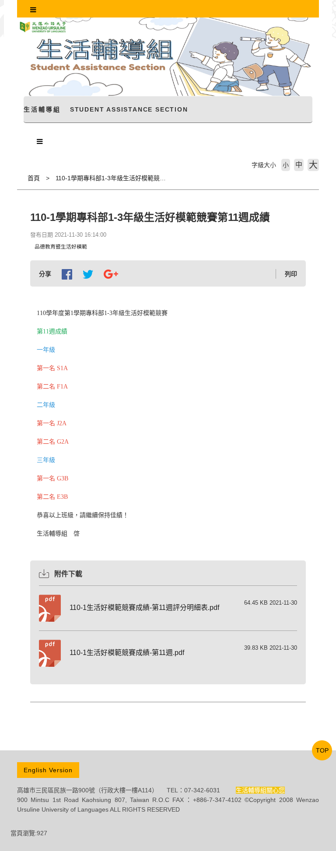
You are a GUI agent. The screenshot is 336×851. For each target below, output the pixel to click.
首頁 (34, 178)
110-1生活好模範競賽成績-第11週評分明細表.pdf (144, 607)
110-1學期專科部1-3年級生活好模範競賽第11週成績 (126, 178)
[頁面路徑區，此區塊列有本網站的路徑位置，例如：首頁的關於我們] (19, 178)
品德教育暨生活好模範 (61, 247)
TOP (322, 750)
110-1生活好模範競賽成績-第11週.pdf (127, 652)
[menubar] (33, 10)
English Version (48, 770)
